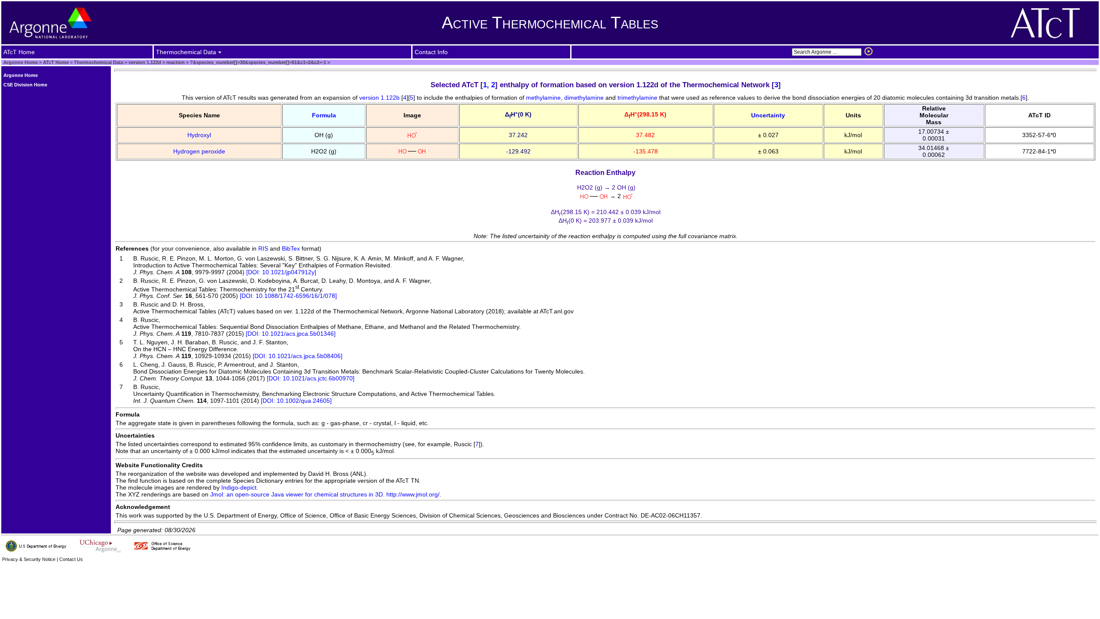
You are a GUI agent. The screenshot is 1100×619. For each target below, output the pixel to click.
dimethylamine (584, 97)
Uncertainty (768, 115)
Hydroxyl (199, 135)
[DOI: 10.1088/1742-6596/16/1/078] (288, 295)
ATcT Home (56, 62)
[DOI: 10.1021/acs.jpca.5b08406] (297, 355)
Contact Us (71, 559)
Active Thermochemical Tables (550, 22)
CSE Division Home (25, 84)
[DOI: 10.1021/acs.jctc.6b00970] (310, 378)
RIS (263, 248)
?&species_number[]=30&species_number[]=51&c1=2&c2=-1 (257, 62)
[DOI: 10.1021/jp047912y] (281, 272)
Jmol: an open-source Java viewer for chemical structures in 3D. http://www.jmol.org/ (325, 494)
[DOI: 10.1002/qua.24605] (296, 400)
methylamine (543, 97)
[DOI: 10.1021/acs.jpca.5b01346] (291, 333)
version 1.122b (379, 97)
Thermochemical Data (98, 62)
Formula (324, 115)
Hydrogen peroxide (199, 151)
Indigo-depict (239, 487)
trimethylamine (637, 97)
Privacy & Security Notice (28, 559)
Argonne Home (20, 62)
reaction (175, 62)
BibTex (291, 248)
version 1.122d (144, 62)
